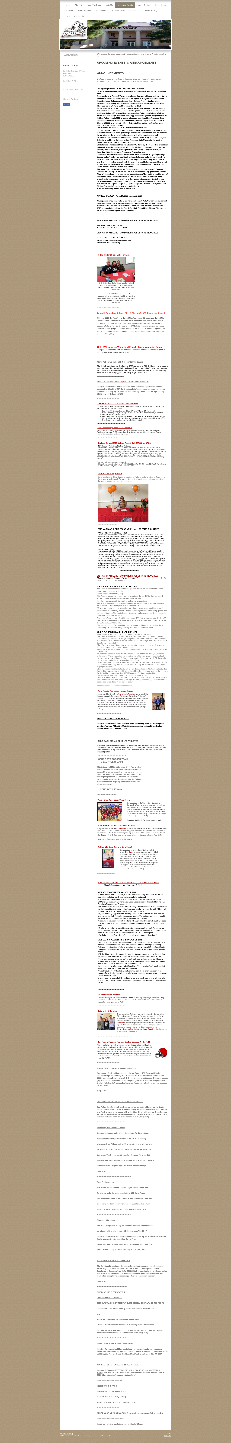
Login (169, 1433)
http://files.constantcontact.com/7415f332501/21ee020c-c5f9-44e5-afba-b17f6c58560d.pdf (130, 464)
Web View (167, 1436)
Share (67, 104)
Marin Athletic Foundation (127, 694)
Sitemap (70, 1434)
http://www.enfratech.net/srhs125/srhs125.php (125, 1424)
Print (64, 1434)
